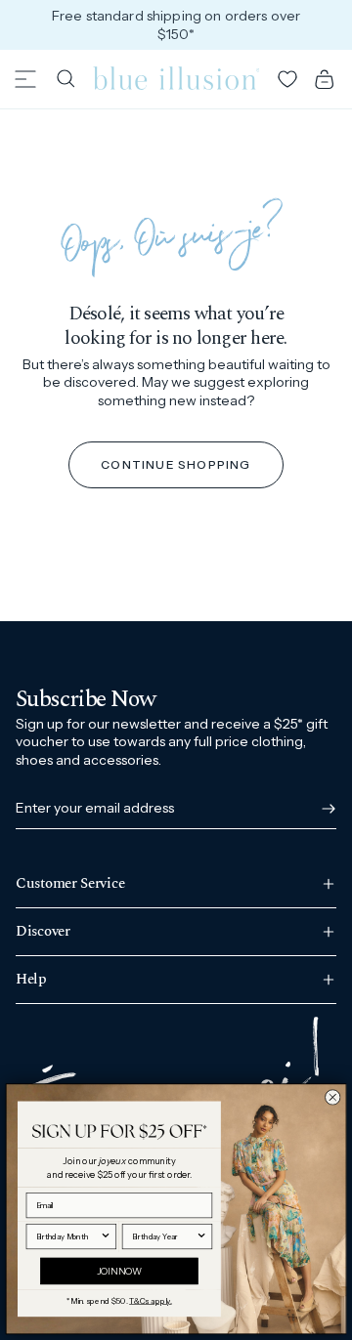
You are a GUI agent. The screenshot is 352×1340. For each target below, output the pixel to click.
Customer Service (70, 885)
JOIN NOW (119, 1271)
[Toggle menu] (25, 79)
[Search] (65, 79)
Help (31, 979)
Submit (324, 808)
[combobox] (68, 1236)
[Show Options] (105, 1236)
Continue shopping (175, 464)
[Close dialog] (332, 1097)
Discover (43, 931)
